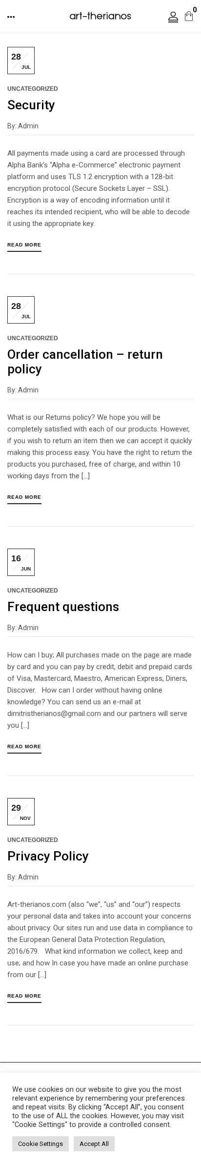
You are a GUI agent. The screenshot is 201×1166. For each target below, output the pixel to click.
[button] (11, 17)
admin (28, 126)
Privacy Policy (48, 856)
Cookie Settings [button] (40, 1143)
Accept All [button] (94, 1143)
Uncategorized (32, 88)
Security (31, 105)
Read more (24, 244)
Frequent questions (63, 606)
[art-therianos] (100, 15)
